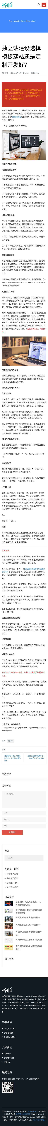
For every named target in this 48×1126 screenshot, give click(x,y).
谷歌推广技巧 (12, 878)
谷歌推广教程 (19, 21)
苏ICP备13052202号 (23, 1114)
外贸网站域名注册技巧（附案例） (29, 940)
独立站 (10, 741)
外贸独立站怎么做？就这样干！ (29, 925)
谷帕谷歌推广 (33, 1111)
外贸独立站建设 (9, 1037)
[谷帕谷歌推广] (7, 4)
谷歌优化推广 (9, 1033)
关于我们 (7, 1054)
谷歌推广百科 (12, 883)
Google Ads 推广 (10, 1028)
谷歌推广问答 (12, 874)
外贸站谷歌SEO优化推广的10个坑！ (29, 933)
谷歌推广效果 (9, 1058)
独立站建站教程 (38, 1120)
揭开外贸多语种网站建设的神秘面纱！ (29, 947)
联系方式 (7, 1062)
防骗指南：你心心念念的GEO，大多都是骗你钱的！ (12, 758)
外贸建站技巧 (31, 21)
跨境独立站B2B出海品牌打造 (28, 918)
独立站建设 (16, 117)
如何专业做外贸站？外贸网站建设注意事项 (29, 911)
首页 (10, 21)
